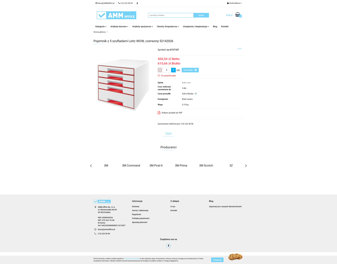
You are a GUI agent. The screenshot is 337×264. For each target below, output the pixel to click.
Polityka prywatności (140, 218)
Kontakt (224, 26)
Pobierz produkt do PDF (172, 113)
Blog (215, 26)
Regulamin (136, 214)
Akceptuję (217, 260)
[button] (137, 201)
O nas (172, 206)
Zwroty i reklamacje (140, 210)
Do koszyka (188, 70)
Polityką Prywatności (131, 259)
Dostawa (135, 206)
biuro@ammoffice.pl (106, 229)
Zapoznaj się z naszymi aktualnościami (225, 206)
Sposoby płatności (139, 222)
